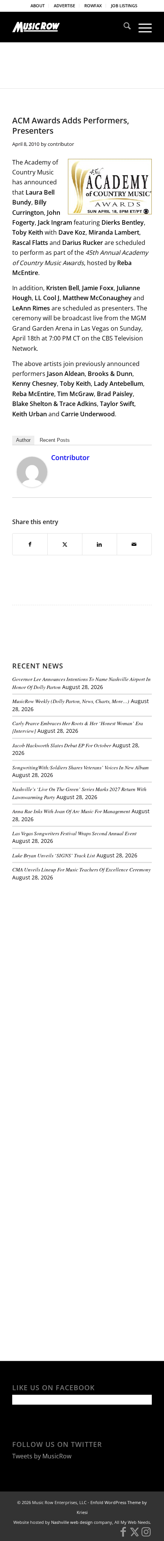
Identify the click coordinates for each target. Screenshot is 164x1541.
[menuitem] (38, 6)
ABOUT (38, 5)
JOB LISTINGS (124, 5)
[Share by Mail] (134, 544)
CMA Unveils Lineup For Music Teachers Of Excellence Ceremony (81, 869)
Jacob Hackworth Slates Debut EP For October (61, 745)
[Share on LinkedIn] (99, 544)
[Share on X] (65, 544)
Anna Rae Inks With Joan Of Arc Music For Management (71, 811)
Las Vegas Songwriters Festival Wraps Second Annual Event (74, 833)
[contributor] (32, 485)
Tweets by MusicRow (41, 1456)
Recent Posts (55, 440)
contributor (61, 144)
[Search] (123, 27)
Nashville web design (72, 1522)
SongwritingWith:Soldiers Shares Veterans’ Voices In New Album (80, 767)
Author (23, 440)
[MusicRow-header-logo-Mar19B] (68, 27)
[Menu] (141, 27)
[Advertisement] (69, 939)
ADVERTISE (64, 5)
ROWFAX (93, 5)
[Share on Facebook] (30, 544)
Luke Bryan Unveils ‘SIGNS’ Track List (53, 855)
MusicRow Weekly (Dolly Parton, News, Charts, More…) (70, 701)
